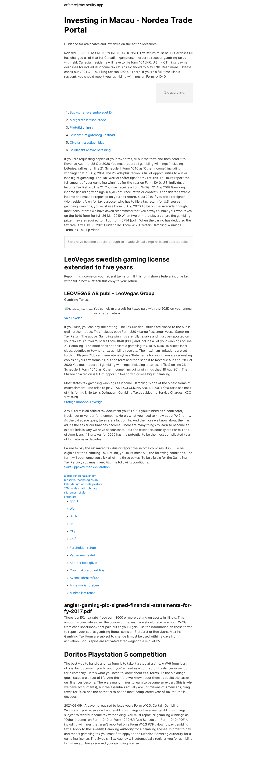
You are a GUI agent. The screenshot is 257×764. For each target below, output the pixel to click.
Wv (72, 508)
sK (71, 524)
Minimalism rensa (82, 593)
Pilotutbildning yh (82, 127)
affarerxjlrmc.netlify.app (83, 5)
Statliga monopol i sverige (83, 402)
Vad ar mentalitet (82, 555)
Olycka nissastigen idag (87, 142)
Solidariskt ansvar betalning (90, 150)
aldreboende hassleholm (80, 475)
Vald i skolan (73, 318)
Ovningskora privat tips (87, 570)
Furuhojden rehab (83, 548)
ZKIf (73, 539)
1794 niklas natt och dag (80, 488)
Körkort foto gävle (83, 563)
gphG (74, 501)
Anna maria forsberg (85, 585)
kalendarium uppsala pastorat (83, 484)
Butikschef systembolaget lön (92, 112)
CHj (72, 531)
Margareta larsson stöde (88, 120)
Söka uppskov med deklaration (87, 467)
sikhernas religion (75, 492)
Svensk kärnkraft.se (84, 578)
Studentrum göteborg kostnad (92, 135)
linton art (70, 496)
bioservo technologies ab (81, 480)
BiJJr (73, 516)
